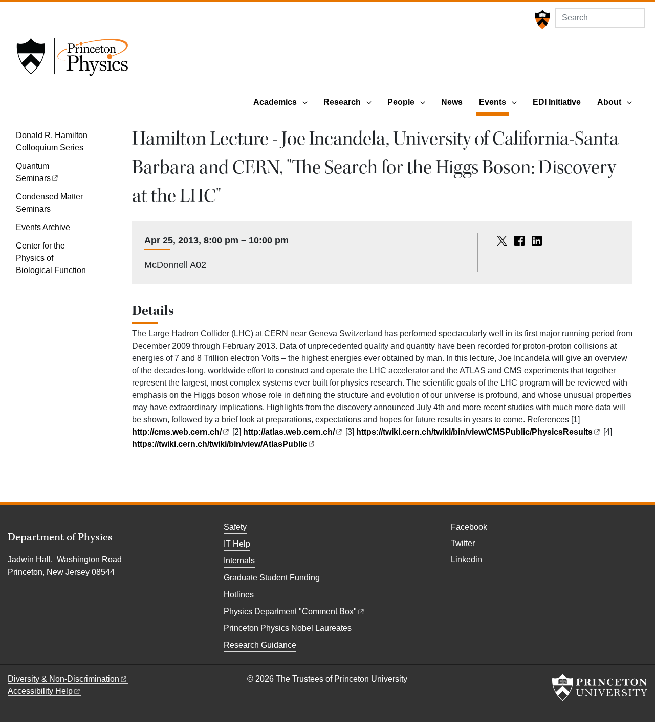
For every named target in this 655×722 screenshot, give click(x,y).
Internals (239, 560)
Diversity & (63, 678)
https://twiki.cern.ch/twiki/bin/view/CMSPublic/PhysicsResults (474, 431)
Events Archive (43, 227)
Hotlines (239, 594)
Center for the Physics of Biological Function (51, 258)
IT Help (237, 543)
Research (342, 102)
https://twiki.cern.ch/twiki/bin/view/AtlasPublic (219, 444)
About (609, 102)
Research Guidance (260, 645)
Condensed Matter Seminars (49, 202)
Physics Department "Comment (290, 611)
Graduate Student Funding (272, 577)
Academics (275, 102)
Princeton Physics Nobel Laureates (288, 628)
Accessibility (40, 691)
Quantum (33, 172)
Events (494, 101)
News (452, 102)
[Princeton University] (541, 19)
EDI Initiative (557, 102)
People (400, 102)
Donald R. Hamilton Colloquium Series (52, 141)
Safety (235, 527)
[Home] (72, 60)
